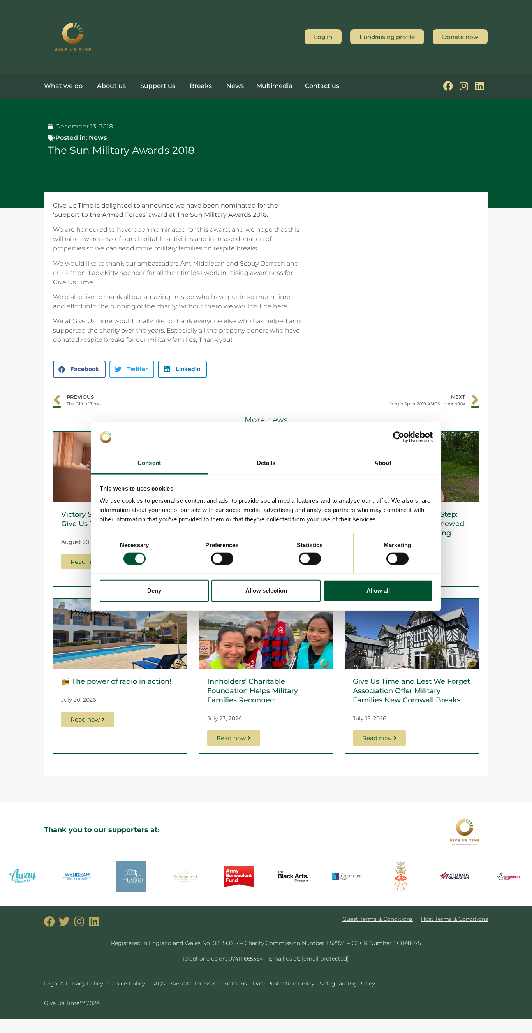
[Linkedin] (479, 86)
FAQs (157, 983)
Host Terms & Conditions (454, 918)
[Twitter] (64, 921)
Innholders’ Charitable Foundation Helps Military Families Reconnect (252, 690)
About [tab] (382, 462)
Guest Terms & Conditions (377, 918)
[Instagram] (464, 86)
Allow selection (266, 590)
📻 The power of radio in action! (116, 681)
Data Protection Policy (283, 983)
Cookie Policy (126, 983)
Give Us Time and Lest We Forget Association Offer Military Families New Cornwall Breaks (411, 690)
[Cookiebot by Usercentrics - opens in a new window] (399, 437)
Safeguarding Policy (347, 983)
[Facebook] (448, 86)
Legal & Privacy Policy (73, 983)
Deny (154, 590)
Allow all (378, 590)
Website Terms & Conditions (209, 983)
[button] (79, 369)
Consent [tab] (149, 462)
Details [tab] (266, 462)
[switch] (222, 558)
